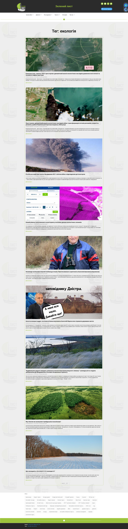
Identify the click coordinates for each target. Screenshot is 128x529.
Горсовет (84, 497)
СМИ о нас (88, 505)
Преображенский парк (42, 505)
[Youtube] (105, 3)
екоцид (45, 511)
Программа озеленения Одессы (76, 505)
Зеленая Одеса (61, 500)
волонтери (42, 508)
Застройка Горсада (30, 500)
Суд (94, 505)
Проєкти (56, 14)
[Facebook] (102, 3)
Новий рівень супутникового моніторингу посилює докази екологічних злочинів (54, 222)
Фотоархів (64, 14)
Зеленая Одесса (107, 9)
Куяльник (94, 500)
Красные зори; (86, 500)
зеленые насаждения (81, 511)
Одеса (93, 503)
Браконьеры (28, 497)
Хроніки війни (29, 14)
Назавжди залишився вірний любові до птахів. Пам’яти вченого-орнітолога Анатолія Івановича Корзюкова (63, 271)
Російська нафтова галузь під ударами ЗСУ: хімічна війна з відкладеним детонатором (55, 174)
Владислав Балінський (57, 497)
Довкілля (38, 14)
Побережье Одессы (30, 505)
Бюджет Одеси (37, 497)
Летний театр (40, 503)
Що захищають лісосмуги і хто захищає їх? (40, 471)
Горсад (77, 497)
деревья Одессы (86, 508)
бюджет (35, 508)
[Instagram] (108, 3)
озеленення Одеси (30, 514)
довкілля (94, 508)
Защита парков (51, 500)
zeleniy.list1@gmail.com (34, 524)
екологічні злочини (30, 511)
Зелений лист (70, 500)
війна (69, 508)
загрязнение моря (53, 511)
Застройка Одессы (41, 500)
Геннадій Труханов (69, 497)
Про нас (71, 14)
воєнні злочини (50, 508)
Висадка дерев (46, 497)
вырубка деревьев (61, 508)
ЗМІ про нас (91, 497)
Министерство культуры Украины (53, 503)
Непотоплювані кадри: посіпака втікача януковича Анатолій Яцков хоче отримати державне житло (60, 321)
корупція (90, 511)
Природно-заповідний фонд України (58, 505)
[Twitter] (111, 3)
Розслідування (47, 14)
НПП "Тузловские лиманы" (70, 503)
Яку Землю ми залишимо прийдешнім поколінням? (43, 421)
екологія (39, 511)
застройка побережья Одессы (67, 511)
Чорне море (28, 508)
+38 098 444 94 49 (32, 526)
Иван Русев (78, 500)
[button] (126, 5)
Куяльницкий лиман (30, 503)
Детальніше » (29, 82)
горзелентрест (76, 508)
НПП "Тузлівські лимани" (84, 503)
